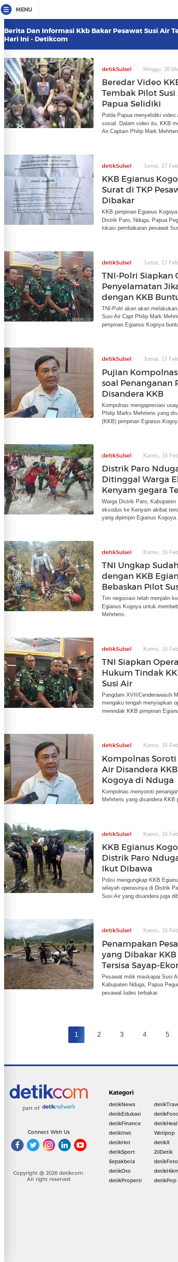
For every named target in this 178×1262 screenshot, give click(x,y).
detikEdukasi (125, 1114)
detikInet (120, 1133)
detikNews (122, 1104)
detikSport (122, 1152)
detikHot (119, 1142)
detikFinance (125, 1123)
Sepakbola (122, 1161)
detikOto (120, 1171)
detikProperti (125, 1180)
